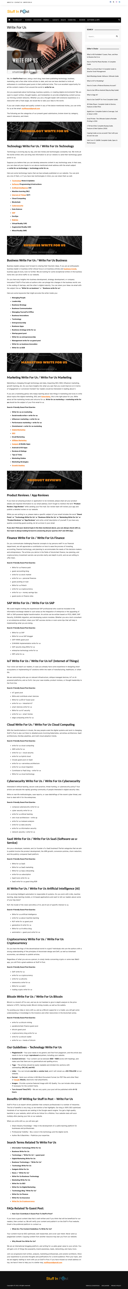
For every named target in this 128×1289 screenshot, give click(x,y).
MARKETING (72, 20)
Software (15, 184)
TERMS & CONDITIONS (93, 1285)
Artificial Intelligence (20, 188)
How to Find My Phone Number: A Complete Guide (101, 63)
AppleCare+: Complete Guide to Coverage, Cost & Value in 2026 (102, 113)
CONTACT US (18, 2)
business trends (70, 269)
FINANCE (46, 20)
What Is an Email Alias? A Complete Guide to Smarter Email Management (101, 70)
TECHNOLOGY (17, 20)
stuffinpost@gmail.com (31, 108)
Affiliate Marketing (19, 440)
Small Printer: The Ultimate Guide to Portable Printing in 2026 (102, 120)
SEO (13, 433)
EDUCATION (37, 20)
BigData (15, 220)
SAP (13, 213)
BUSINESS (28, 20)
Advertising (45, 397)
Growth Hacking (18, 465)
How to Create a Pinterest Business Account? (101, 85)
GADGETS (55, 20)
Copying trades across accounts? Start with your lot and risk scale (102, 134)
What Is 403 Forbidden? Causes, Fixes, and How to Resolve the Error (102, 56)
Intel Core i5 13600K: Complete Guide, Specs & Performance (102, 142)
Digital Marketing (18, 430)
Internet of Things (19, 195)
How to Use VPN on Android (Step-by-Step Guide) (103, 90)
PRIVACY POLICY (116, 1285)
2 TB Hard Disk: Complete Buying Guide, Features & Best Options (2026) (100, 127)
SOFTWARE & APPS (93, 20)
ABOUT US (10, 2)
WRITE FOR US (27, 2)
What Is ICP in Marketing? (95, 81)
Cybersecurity (17, 206)
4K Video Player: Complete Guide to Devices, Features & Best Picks (101, 106)
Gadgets (15, 444)
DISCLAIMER (105, 1285)
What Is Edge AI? (92, 95)
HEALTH (63, 20)
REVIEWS (82, 20)
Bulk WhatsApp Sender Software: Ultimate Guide (103, 76)
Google (17, 1080)
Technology (16, 181)
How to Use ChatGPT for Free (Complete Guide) (102, 99)
